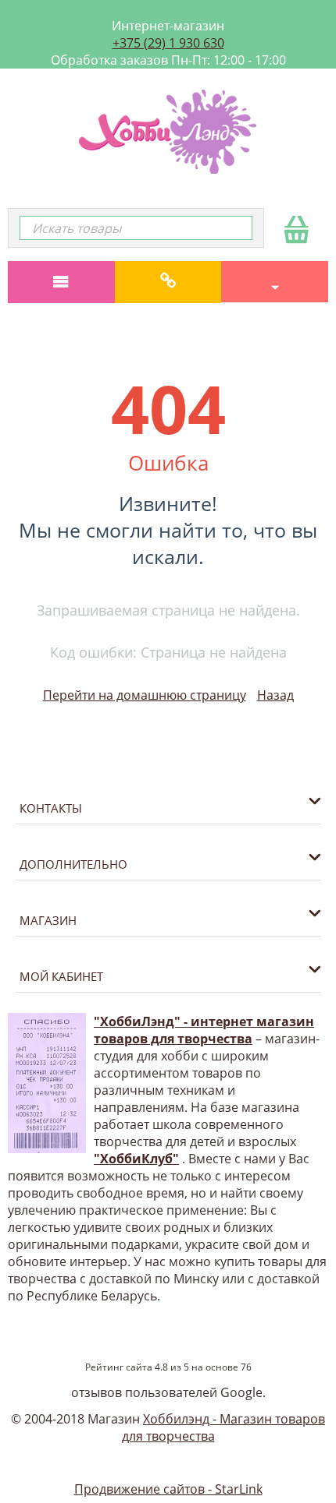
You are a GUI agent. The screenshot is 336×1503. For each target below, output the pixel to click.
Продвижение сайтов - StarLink (168, 1489)
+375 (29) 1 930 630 (168, 42)
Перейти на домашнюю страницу (144, 695)
